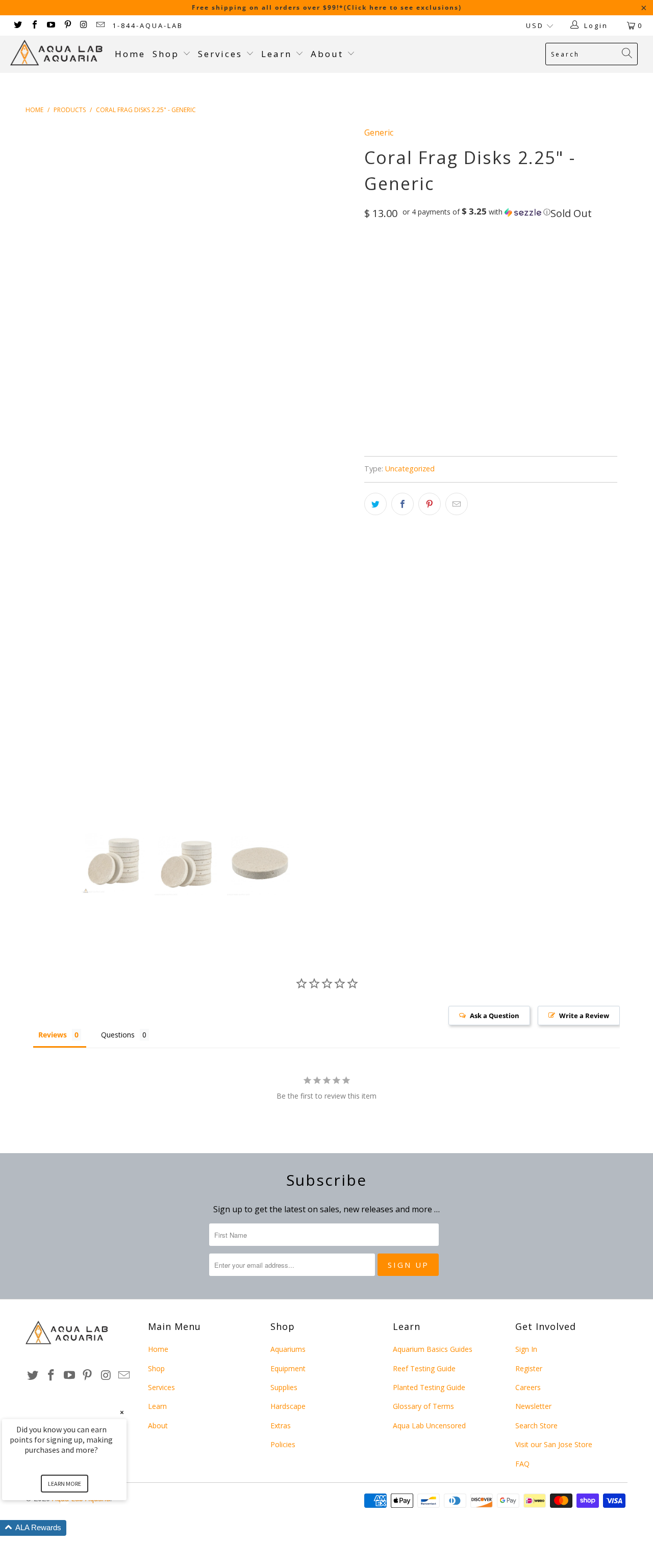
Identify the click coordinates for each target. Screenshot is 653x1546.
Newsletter (533, 1406)
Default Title (394, 255)
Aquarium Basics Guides (432, 1349)
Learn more (64, 1483)
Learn (278, 54)
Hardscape (288, 1406)
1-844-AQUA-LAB (147, 25)
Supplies (283, 1387)
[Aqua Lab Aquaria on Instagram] (83, 25)
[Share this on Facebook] (402, 504)
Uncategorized (410, 468)
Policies (282, 1444)
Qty (371, 284)
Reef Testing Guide (424, 1368)
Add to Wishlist (429, 397)
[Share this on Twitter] (375, 504)
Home (130, 54)
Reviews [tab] (52, 1034)
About (329, 54)
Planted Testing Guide (429, 1387)
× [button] (122, 1412)
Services (222, 54)
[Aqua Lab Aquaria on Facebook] (33, 25)
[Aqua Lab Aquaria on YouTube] (50, 25)
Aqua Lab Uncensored (429, 1425)
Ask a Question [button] (494, 1015)
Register (528, 1368)
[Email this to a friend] (456, 504)
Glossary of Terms (423, 1406)
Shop (166, 54)
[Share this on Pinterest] (429, 504)
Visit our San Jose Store (553, 1444)
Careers (528, 1387)
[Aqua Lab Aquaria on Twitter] (17, 25)
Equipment (288, 1368)
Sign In (526, 1349)
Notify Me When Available (447, 445)
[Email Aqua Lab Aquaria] (100, 25)
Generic (378, 132)
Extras (280, 1425)
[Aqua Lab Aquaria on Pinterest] (66, 25)
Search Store (536, 1425)
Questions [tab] (118, 1034)
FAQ (522, 1464)
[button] (476, 212)
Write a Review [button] (584, 1015)
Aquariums (288, 1349)
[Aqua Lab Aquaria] (57, 53)
